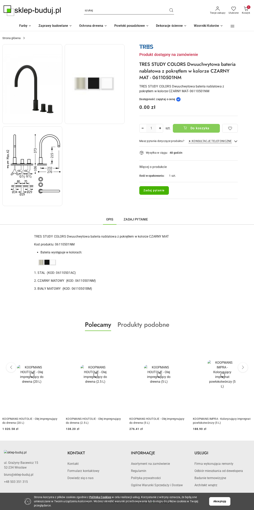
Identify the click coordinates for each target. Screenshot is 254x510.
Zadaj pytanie (154, 190)
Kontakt (73, 464)
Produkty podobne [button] (143, 324)
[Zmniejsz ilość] (142, 128)
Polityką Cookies (100, 497)
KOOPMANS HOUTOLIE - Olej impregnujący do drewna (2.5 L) (93, 420)
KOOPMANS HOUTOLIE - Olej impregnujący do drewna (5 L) (156, 420)
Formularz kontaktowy (83, 471)
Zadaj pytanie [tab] (136, 219)
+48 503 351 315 (16, 482)
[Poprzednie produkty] (11, 367)
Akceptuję (219, 501)
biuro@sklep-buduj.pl (18, 474)
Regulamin (138, 471)
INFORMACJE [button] (143, 453)
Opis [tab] (110, 219)
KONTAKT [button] (76, 453)
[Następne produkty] (242, 367)
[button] (208, 26)
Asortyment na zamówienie (150, 464)
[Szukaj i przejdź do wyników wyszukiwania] (171, 10)
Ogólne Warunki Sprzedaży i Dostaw (157, 485)
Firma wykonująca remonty (213, 464)
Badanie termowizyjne (210, 478)
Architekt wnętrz (205, 485)
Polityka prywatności (146, 478)
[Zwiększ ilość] (160, 128)
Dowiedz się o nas (80, 478)
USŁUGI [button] (201, 453)
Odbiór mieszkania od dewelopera (218, 471)
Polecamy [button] (98, 324)
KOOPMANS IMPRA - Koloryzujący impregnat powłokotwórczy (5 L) (222, 420)
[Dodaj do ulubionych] (230, 128)
